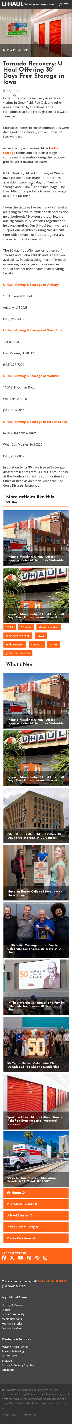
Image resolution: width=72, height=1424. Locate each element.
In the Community (13, 1314)
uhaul (54, 644)
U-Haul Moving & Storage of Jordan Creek (35, 422)
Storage (7, 1360)
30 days (26, 627)
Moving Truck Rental (15, 1347)
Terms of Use (28, 1415)
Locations (8, 1369)
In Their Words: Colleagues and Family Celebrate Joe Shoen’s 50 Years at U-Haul (35, 1006)
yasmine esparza (18, 653)
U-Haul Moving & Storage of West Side (32, 330)
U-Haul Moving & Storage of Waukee (31, 376)
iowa (40, 636)
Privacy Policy (9, 1415)
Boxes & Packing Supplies (18, 1365)
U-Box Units (9, 1356)
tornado (36, 644)
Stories (6, 1310)
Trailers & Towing (13, 1351)
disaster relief (49, 627)
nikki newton (15, 644)
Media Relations (15, 50)
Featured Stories (12, 1323)
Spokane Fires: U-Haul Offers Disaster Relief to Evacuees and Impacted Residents (35, 1121)
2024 (9, 627)
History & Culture (12, 1305)
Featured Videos (12, 1328)
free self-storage (18, 636)
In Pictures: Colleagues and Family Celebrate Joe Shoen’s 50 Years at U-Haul (34, 949)
